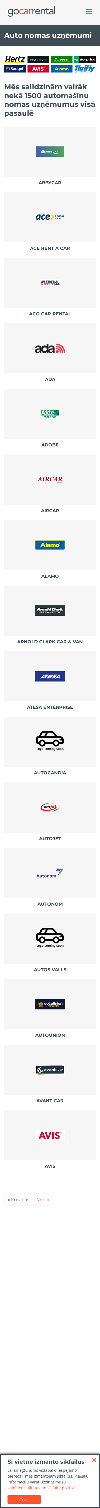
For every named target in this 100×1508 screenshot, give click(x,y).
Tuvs (24, 1499)
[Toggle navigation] (89, 11)
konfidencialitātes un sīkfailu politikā (42, 1487)
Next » (42, 1200)
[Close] (94, 1460)
